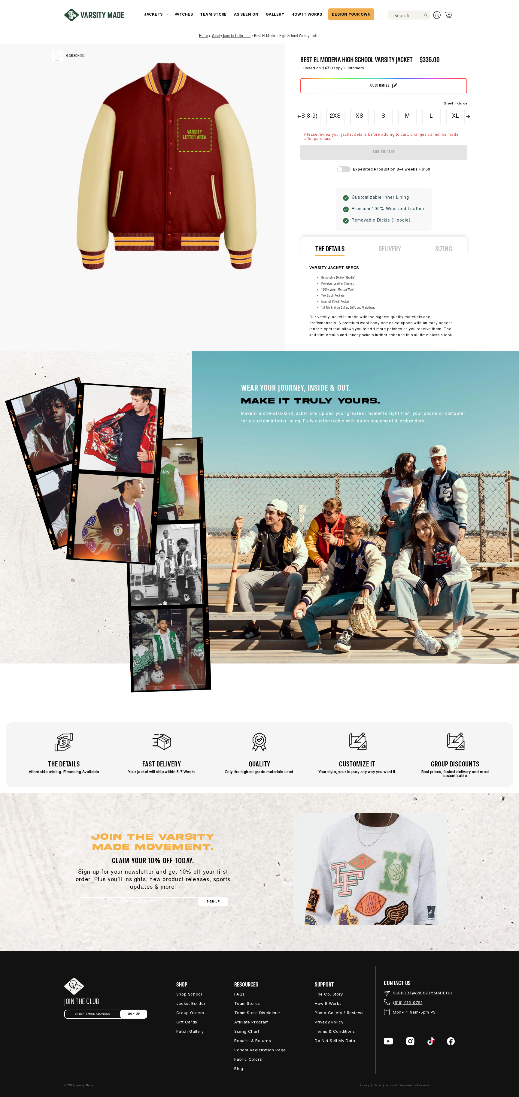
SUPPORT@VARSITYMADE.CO (422, 992)
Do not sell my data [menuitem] (335, 1040)
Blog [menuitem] (238, 1068)
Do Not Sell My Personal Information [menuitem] (407, 1085)
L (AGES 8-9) (300, 116)
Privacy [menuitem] (364, 1085)
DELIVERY (389, 249)
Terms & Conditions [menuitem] (335, 1031)
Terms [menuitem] (377, 1085)
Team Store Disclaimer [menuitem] (257, 1012)
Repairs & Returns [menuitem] (252, 1040)
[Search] (425, 15)
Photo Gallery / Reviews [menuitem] (339, 1012)
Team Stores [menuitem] (247, 1003)
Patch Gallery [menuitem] (190, 1031)
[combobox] (409, 15)
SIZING (443, 249)
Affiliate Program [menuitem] (251, 1022)
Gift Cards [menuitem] (186, 1022)
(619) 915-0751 (407, 1002)
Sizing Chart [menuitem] (246, 1031)
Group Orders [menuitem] (190, 1012)
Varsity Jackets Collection (231, 36)
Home (203, 36)
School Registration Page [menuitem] (260, 1049)
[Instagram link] (410, 1041)
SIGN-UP (213, 901)
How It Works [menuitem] (328, 1003)
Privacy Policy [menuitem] (329, 1022)
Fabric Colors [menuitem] (248, 1059)
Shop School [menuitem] (189, 994)
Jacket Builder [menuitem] (190, 1003)
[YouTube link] (388, 1041)
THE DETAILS (329, 249)
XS (359, 116)
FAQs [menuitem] (239, 994)
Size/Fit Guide (455, 103)
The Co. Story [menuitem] (329, 994)
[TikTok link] (431, 1041)
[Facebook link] (451, 1041)
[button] (155, 14)
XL (455, 116)
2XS (335, 116)
